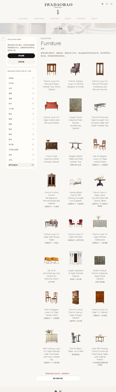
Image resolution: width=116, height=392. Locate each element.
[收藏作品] (59, 63)
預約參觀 (21, 56)
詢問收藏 (21, 62)
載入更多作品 (58, 378)
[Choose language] (102, 4)
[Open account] (111, 4)
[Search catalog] (107, 4)
